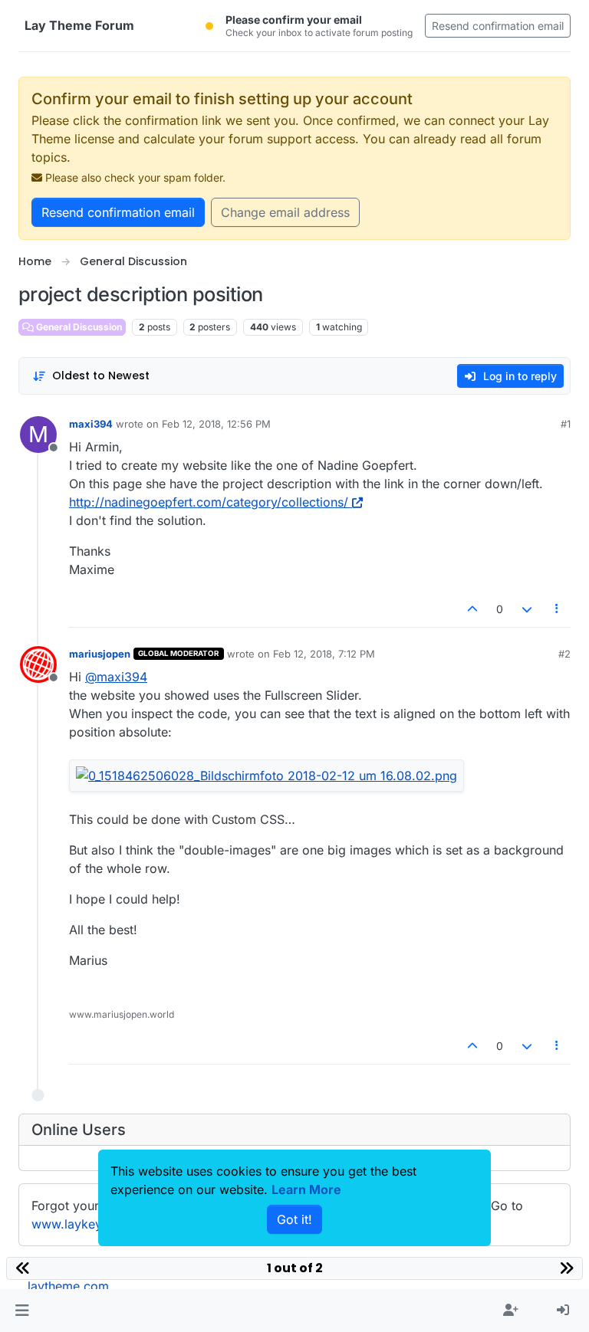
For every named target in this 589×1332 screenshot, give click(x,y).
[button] (22, 1310)
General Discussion (78, 327)
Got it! (294, 1219)
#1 (566, 424)
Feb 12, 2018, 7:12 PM (324, 654)
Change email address (285, 212)
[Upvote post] (473, 609)
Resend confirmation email (498, 25)
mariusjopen (99, 654)
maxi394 (91, 424)
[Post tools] (557, 609)
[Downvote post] (527, 609)
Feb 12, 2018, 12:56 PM (216, 424)
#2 (564, 654)
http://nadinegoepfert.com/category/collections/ (208, 502)
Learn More (306, 1189)
